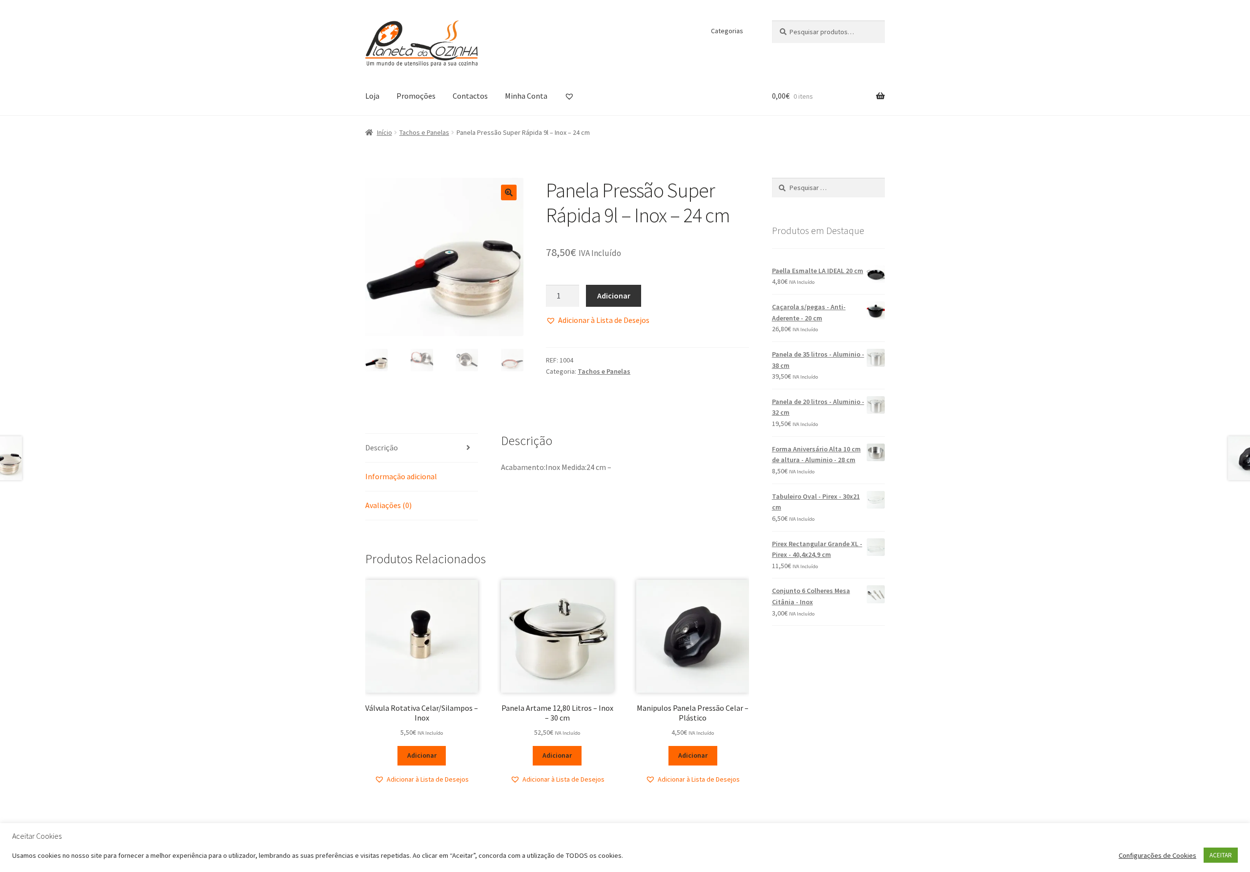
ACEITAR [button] (1220, 855)
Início (384, 132)
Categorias (727, 30)
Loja (372, 96)
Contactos (470, 96)
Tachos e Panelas (424, 132)
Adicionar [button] (422, 755)
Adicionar (613, 295)
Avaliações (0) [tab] (388, 505)
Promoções (416, 96)
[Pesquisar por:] (828, 187)
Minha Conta (526, 96)
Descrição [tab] (381, 447)
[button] (509, 192)
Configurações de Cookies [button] (1157, 855)
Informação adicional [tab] (401, 476)
